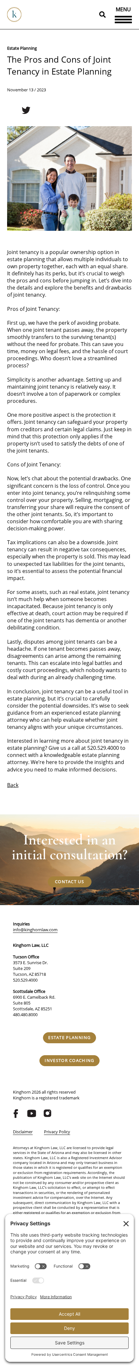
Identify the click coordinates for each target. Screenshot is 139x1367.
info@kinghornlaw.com (35, 930)
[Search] (102, 14)
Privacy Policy (57, 1132)
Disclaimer (23, 1132)
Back (12, 785)
